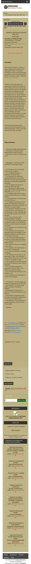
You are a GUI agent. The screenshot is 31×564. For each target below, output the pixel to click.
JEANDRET (23, 563)
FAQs (12, 557)
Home (5, 13)
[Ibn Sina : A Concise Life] (16, 485)
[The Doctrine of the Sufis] (16, 461)
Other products (15, 430)
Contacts (6, 557)
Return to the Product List (15, 23)
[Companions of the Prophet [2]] (16, 523)
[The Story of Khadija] (16, 511)
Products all (13, 554)
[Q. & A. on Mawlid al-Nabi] (16, 473)
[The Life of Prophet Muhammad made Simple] (16, 536)
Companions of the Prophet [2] (15, 526)
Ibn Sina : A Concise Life (15, 488)
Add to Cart (21, 400)
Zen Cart (19, 561)
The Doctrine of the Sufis (15, 464)
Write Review (8, 363)
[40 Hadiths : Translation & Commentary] (16, 497)
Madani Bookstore (21, 559)
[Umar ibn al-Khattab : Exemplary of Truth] (16, 448)
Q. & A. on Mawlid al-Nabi (15, 476)
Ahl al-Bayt (7, 19)
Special (6, 554)
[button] (17, 558)
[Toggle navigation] (27, 2)
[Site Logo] (15, 7)
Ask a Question (8, 383)
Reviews (21, 554)
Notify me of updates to (15, 417)
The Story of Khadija (15, 514)
